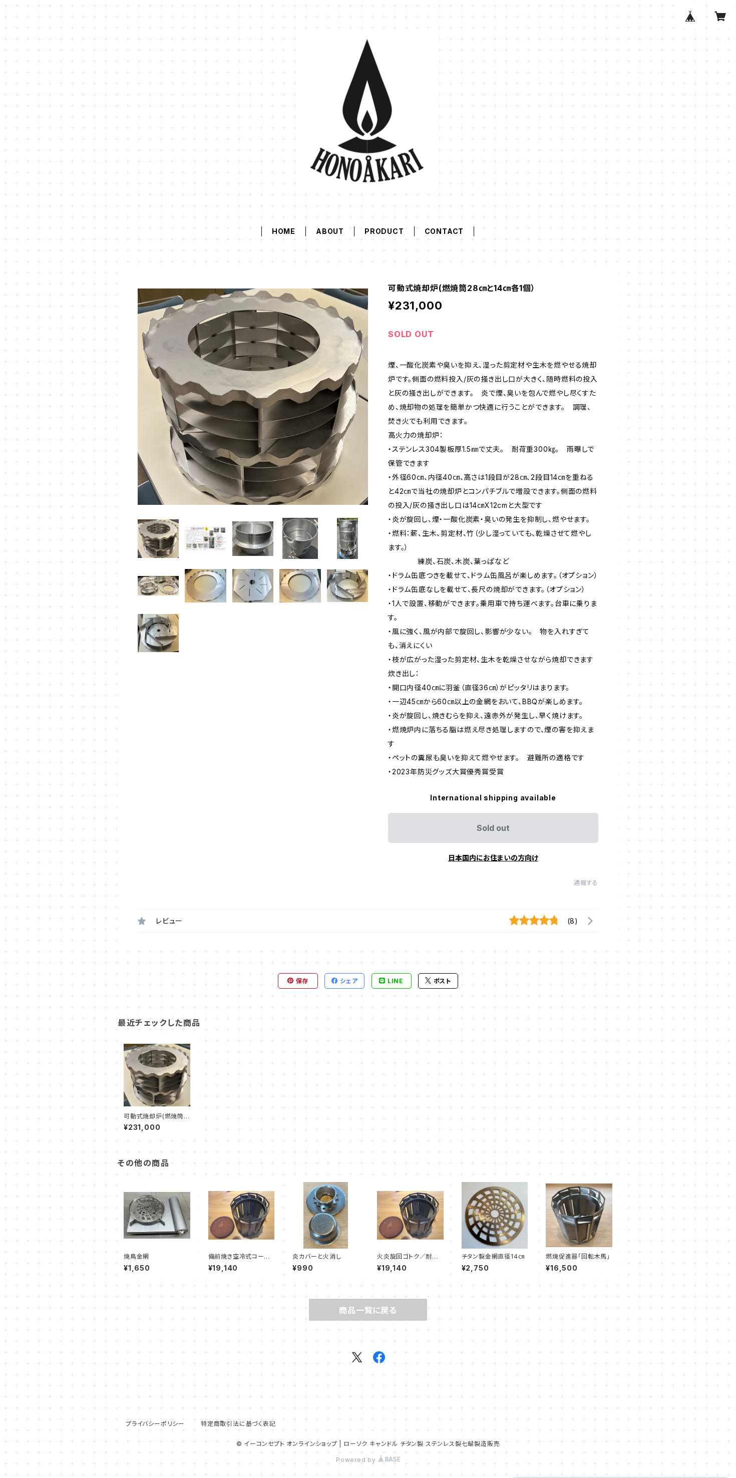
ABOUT (330, 231)
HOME (283, 231)
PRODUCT (384, 231)
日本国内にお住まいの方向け (493, 857)
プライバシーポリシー (155, 1423)
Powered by (357, 1459)
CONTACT (444, 231)
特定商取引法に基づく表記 (238, 1423)
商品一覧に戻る (368, 1310)
